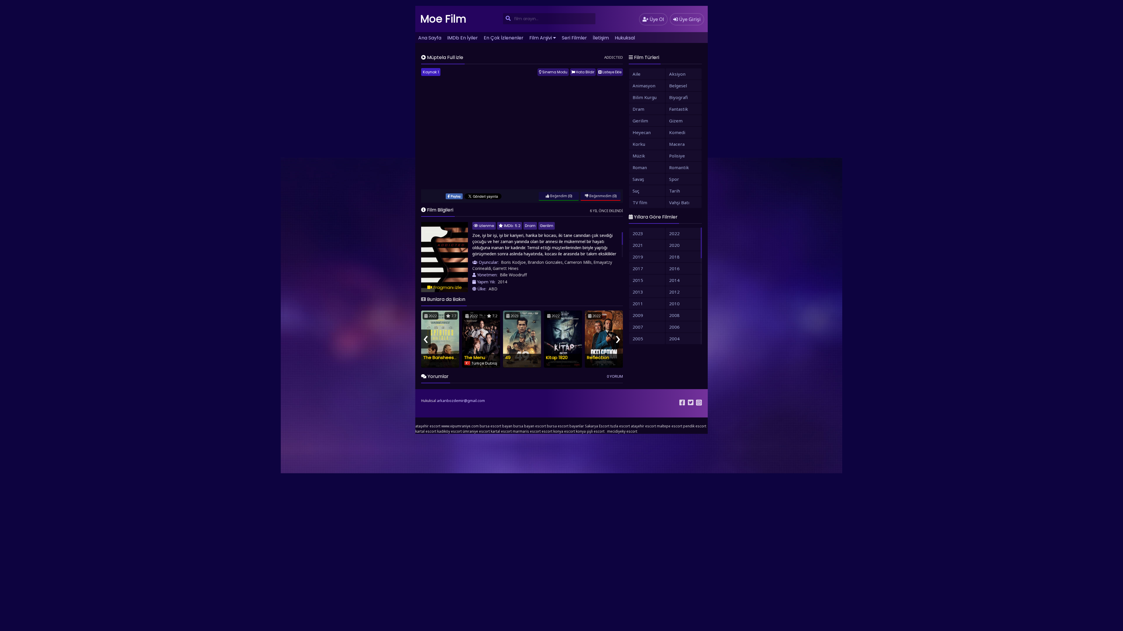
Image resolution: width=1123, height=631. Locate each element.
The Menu (474, 357)
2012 (674, 292)
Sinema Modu (554, 72)
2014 (502, 282)
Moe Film (443, 19)
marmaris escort (527, 431)
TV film (640, 202)
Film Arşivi (540, 37)
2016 (674, 268)
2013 (638, 292)
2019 (638, 257)
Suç (636, 191)
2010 (674, 303)
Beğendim (558, 195)
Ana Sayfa (429, 37)
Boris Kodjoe (513, 262)
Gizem (676, 121)
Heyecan (642, 132)
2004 (674, 338)
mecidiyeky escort (622, 431)
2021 (638, 245)
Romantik (679, 167)
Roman (640, 167)
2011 (638, 303)
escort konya (552, 431)
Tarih (674, 191)
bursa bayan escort (529, 426)
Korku (639, 144)
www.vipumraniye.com (460, 426)
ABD (493, 289)
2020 (674, 245)
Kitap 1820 (557, 357)
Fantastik (678, 109)
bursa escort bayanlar (565, 426)
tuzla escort (620, 426)
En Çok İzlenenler (503, 37)
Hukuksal (625, 37)
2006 (674, 327)
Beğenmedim (600, 195)
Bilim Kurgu (645, 97)
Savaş (638, 179)
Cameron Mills (578, 262)
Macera (677, 144)
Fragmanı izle (447, 287)
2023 (638, 233)
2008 (674, 315)
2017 (638, 268)
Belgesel (678, 86)
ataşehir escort (427, 426)
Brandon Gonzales (545, 262)
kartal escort (425, 431)
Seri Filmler (574, 37)
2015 (638, 280)
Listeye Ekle (611, 72)
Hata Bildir (584, 72)
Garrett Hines (506, 268)
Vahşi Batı (679, 202)
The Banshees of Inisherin (450, 357)
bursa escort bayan (496, 426)
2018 (674, 257)
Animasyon (644, 86)
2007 (638, 327)
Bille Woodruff (513, 275)
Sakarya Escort (597, 426)
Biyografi (678, 97)
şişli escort (595, 431)
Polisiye (677, 156)
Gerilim (546, 225)
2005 (638, 338)
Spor (674, 179)
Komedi (677, 132)
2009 (638, 315)
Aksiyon (677, 74)
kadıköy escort (449, 431)
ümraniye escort (476, 431)
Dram (530, 225)
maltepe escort (669, 426)
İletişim (601, 37)
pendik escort (694, 426)
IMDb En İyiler (462, 37)
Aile (636, 74)
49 (508, 357)
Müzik (639, 156)
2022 (674, 233)
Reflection (598, 357)
